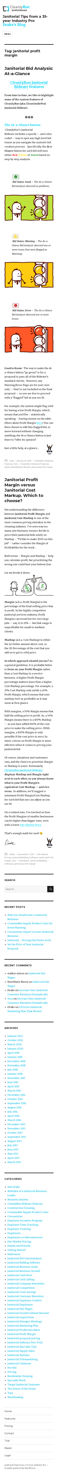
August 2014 (14, 1107)
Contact (9, 1433)
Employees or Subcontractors (25, 1237)
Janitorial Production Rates (23, 1329)
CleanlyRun (23, 860)
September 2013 (16, 1136)
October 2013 (15, 1132)
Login (7, 1455)
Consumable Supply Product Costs (27, 1212)
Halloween (13, 1254)
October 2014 (15, 1099)
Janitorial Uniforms (19, 1363)
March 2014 (14, 1120)
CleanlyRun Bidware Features (34, 464)
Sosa (10, 998)
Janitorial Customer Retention (25, 1296)
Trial (7, 1440)
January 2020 (15, 1048)
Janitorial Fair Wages (20, 1308)
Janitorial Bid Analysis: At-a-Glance (28, 71)
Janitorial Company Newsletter (26, 1283)
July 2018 (12, 1069)
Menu (7, 34)
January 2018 (15, 1073)
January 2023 (15, 1035)
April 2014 (13, 1115)
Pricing (11, 1371)
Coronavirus (14, 1216)
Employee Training (19, 1228)
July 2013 (12, 1145)
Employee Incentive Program (24, 1220)
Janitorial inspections (20, 1317)
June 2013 (12, 1149)
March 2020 (14, 1044)
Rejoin (8, 1448)
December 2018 (16, 1061)
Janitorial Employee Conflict (24, 1300)
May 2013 (12, 1153)
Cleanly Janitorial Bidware (23, 770)
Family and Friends (18, 1245)
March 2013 (14, 1162)
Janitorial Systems (18, 1355)
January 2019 (14, 1056)
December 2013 (16, 1124)
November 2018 (16, 1065)
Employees (14, 1233)
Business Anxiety (17, 1199)
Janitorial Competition (21, 1287)
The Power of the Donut (21, 1388)
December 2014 (16, 1094)
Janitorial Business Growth (23, 1270)
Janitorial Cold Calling (20, 1279)
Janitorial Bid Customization (24, 1258)
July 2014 (12, 1111)
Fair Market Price (30, 824)
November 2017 (16, 1078)
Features (9, 1418)
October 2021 (15, 1040)
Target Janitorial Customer (23, 1384)
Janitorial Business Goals (22, 1266)
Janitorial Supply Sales (21, 1350)
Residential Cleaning (20, 1376)
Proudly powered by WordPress (19, 1468)
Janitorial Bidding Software (17, 467)
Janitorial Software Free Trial (25, 1342)
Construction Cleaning (21, 1207)
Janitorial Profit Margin (21, 1334)
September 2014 (16, 1103)
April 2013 (13, 1157)
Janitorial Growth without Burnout (28, 1313)
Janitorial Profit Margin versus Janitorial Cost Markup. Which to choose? (23, 490)
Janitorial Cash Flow (19, 1275)
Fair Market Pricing (19, 1241)
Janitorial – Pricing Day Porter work (29, 940)
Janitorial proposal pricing (23, 1338)
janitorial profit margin (42, 467)
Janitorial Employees (20, 1304)
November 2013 (16, 1128)
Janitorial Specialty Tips (22, 1346)
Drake (12, 854)
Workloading (15, 1397)
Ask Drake (13, 1186)
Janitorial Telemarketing (22, 1359)
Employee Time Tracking (22, 1224)
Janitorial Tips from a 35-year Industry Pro (25, 18)
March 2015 (14, 1090)
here (39, 422)
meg (11, 460)
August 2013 (14, 1141)
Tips (16, 464)
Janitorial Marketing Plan (22, 1325)
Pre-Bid (11, 1367)
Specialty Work (16, 1380)
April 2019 (13, 1052)
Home (8, 1411)
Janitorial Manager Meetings (24, 1321)
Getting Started (16, 1249)
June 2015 (12, 1082)
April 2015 (13, 1086)
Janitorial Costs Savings (21, 1292)
